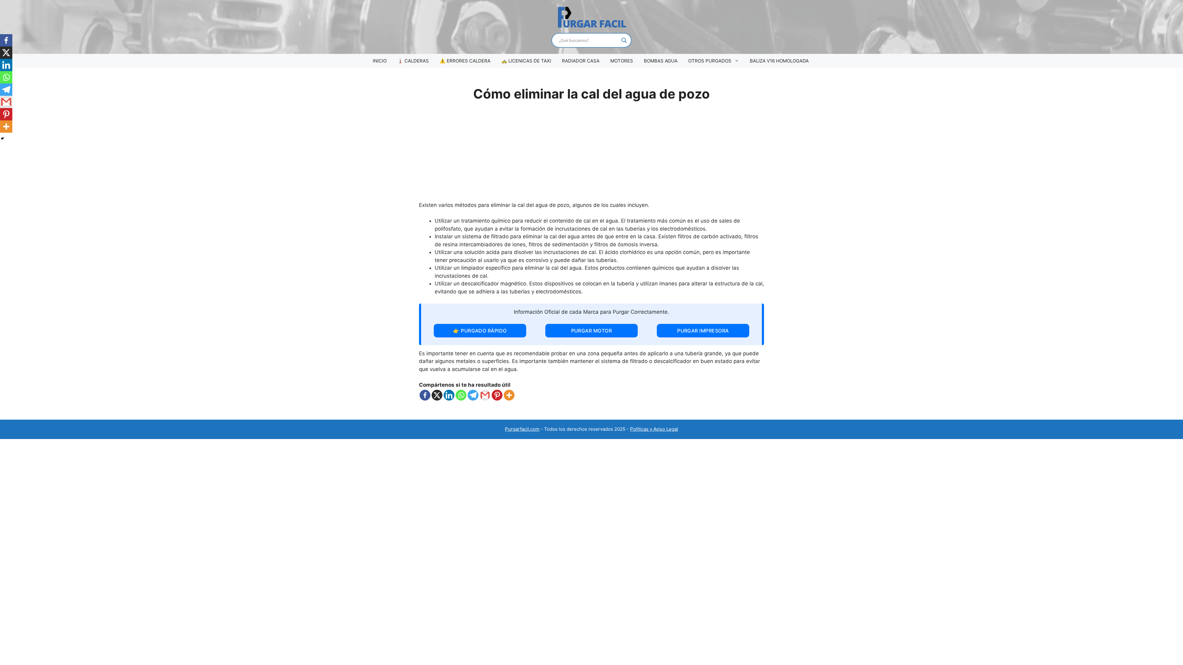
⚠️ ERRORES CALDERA (465, 61)
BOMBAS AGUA (660, 61)
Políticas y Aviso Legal (654, 429)
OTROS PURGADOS (709, 61)
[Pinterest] (497, 395)
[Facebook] (425, 395)
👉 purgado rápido (480, 331)
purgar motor (591, 331)
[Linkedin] (449, 395)
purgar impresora (703, 331)
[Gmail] (485, 395)
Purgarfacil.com (522, 429)
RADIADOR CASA (581, 61)
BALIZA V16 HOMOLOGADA (779, 61)
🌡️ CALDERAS (413, 61)
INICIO (380, 61)
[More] (509, 395)
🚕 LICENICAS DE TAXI (526, 61)
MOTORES (621, 61)
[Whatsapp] (461, 395)
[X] (437, 395)
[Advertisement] (591, 155)
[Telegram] (473, 395)
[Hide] (2, 138)
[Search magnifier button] (624, 40)
